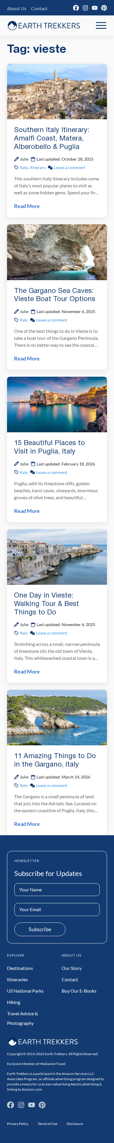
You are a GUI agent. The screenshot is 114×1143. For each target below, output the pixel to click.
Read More (27, 206)
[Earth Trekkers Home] (44, 25)
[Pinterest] (104, 8)
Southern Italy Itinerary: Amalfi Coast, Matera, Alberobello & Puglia (51, 138)
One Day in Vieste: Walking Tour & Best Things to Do (46, 604)
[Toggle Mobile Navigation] (101, 26)
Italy (24, 167)
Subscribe (40, 929)
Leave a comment (69, 167)
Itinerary (38, 167)
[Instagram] (85, 8)
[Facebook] (76, 8)
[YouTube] (95, 8)
